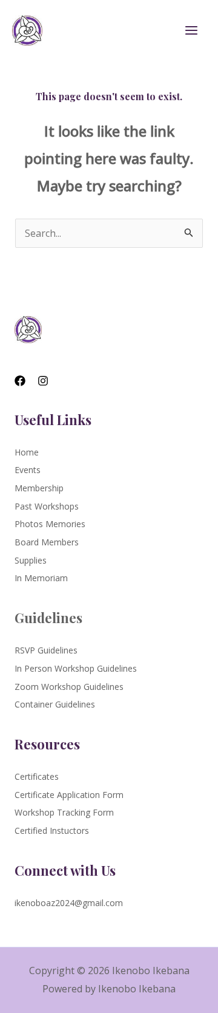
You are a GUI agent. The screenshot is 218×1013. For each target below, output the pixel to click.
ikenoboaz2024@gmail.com (69, 903)
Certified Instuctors (52, 830)
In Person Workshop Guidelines (76, 668)
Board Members (47, 542)
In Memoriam (41, 578)
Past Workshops (47, 506)
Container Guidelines (55, 704)
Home (27, 452)
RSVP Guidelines (46, 650)
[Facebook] (20, 380)
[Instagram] (43, 380)
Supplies (31, 560)
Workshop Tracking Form (64, 812)
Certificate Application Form (69, 794)
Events (28, 470)
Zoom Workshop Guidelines (69, 686)
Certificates (37, 776)
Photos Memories (50, 524)
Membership (39, 488)
